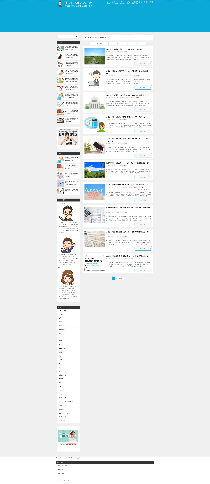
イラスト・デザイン (64, 413)
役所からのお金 (63, 348)
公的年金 (61, 359)
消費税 (60, 352)
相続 (60, 344)
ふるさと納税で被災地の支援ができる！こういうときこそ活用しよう (127, 184)
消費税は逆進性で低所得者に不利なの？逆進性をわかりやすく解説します (71, 64)
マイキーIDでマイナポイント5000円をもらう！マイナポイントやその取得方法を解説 (71, 183)
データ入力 (62, 420)
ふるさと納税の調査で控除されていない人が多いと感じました (125, 49)
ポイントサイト (63, 397)
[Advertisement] (105, 20)
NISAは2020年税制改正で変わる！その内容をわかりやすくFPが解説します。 (71, 112)
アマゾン (61, 390)
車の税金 (61, 340)
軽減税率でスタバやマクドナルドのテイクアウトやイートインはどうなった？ (71, 88)
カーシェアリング (63, 405)
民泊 (60, 382)
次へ (120, 278)
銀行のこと (62, 325)
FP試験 (61, 321)
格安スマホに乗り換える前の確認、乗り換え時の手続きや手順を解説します (71, 56)
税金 (60, 371)
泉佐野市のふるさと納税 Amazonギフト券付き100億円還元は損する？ (127, 163)
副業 (60, 318)
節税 (60, 367)
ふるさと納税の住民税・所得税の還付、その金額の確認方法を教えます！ (128, 256)
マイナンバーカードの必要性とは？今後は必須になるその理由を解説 (71, 175)
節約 (60, 337)
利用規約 (60, 469)
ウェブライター (63, 416)
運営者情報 (61, 473)
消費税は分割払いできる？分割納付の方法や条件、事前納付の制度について (71, 48)
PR (142, 187)
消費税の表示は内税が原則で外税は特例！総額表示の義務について (71, 104)
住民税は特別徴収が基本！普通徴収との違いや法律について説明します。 (71, 120)
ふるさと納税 (124, 51)
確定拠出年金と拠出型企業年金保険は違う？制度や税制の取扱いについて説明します (71, 80)
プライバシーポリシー (64, 465)
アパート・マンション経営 (66, 401)
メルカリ (61, 394)
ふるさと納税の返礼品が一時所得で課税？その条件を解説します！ (126, 117)
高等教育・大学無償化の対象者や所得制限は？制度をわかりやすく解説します (71, 96)
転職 (60, 386)
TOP (64, 458)
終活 (60, 356)
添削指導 (61, 409)
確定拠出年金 (62, 375)
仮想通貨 (61, 314)
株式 (60, 333)
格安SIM (61, 378)
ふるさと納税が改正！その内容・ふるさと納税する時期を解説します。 (127, 95)
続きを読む (143, 63)
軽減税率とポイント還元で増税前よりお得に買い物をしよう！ (71, 191)
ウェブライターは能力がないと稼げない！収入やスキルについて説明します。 (71, 72)
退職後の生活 (62, 329)
